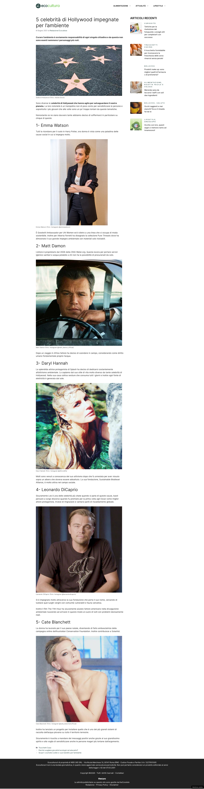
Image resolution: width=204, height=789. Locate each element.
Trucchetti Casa (45, 748)
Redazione (90, 785)
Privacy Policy (102, 785)
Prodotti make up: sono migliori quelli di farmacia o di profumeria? (155, 72)
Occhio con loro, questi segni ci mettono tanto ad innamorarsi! (155, 127)
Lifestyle (158, 6)
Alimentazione (120, 6)
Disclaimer (114, 785)
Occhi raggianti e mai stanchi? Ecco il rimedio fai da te (154, 109)
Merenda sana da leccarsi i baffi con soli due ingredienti (154, 92)
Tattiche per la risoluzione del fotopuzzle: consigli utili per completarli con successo (154, 31)
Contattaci (119, 773)
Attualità (141, 6)
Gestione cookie (197, 787)
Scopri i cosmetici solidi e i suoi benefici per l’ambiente (60, 753)
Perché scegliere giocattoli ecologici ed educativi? (58, 750)
